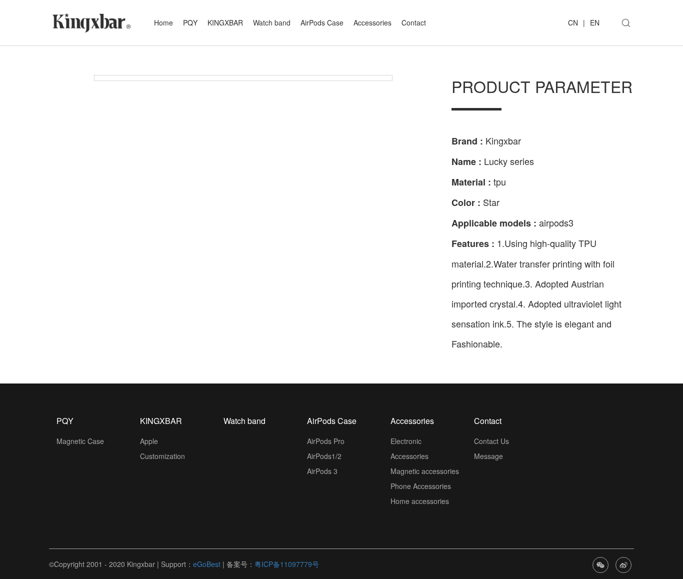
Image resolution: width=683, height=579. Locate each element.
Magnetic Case (80, 441)
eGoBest (206, 564)
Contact (414, 23)
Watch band (271, 23)
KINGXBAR (225, 23)
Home (163, 23)
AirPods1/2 (324, 456)
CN (573, 23)
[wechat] (600, 564)
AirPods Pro (325, 441)
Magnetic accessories (424, 471)
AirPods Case (322, 23)
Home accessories (419, 501)
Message (488, 456)
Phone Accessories (420, 486)
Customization (162, 456)
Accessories (373, 23)
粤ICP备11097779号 (286, 564)
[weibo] (624, 564)
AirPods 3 (322, 471)
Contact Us (491, 441)
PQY (190, 23)
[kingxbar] (91, 21)
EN (595, 23)
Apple (149, 441)
